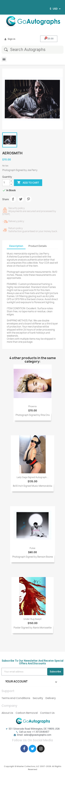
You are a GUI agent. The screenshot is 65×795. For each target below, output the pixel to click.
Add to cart (28, 182)
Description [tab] (16, 246)
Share (13, 199)
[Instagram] (41, 748)
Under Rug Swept (32, 619)
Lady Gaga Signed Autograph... (33, 477)
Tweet (21, 199)
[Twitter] (32, 748)
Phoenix (32, 406)
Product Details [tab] (37, 246)
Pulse (32, 548)
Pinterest (28, 199)
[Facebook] (24, 748)
